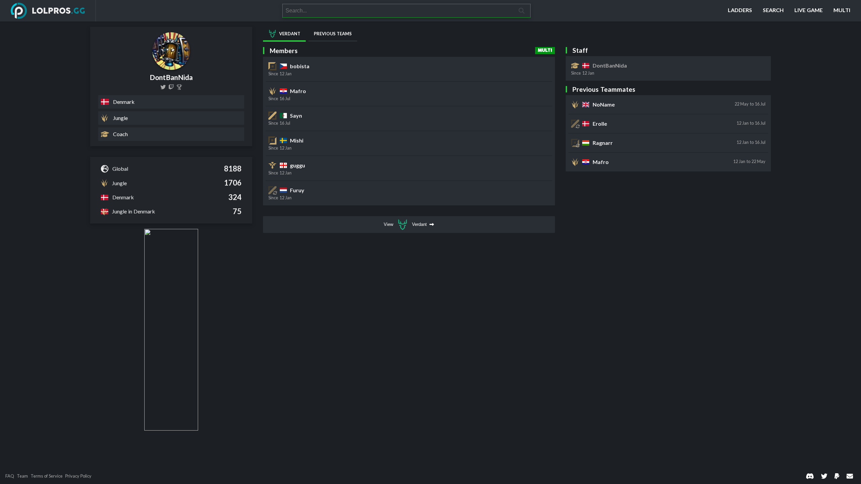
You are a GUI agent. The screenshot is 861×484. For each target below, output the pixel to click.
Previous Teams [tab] (333, 33)
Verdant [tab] (289, 33)
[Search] (521, 10)
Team (22, 476)
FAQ (9, 476)
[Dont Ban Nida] (179, 87)
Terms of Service (47, 476)
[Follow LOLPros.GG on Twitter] (824, 476)
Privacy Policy (78, 476)
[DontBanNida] (163, 87)
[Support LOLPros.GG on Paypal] (837, 476)
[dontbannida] (171, 87)
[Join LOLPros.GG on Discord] (810, 476)
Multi (545, 50)
